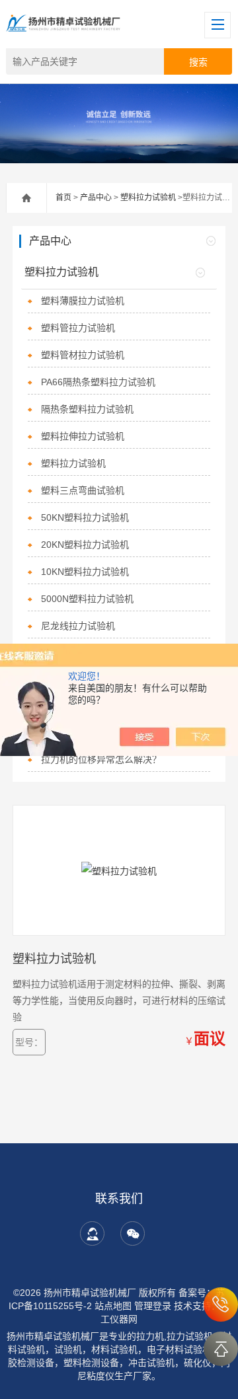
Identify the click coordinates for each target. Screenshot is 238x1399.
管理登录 (152, 1306)
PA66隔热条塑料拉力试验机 (98, 382)
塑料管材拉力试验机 (82, 355)
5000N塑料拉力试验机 (87, 598)
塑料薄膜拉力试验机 (82, 300)
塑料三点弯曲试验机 (82, 490)
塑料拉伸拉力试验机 (82, 436)
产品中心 (96, 197)
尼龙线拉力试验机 (78, 626)
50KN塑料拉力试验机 (85, 517)
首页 (63, 197)
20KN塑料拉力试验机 (85, 544)
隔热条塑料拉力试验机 (87, 409)
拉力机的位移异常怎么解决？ (101, 759)
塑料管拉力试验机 (78, 327)
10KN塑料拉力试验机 (85, 571)
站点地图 (113, 1306)
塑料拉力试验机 (148, 197)
